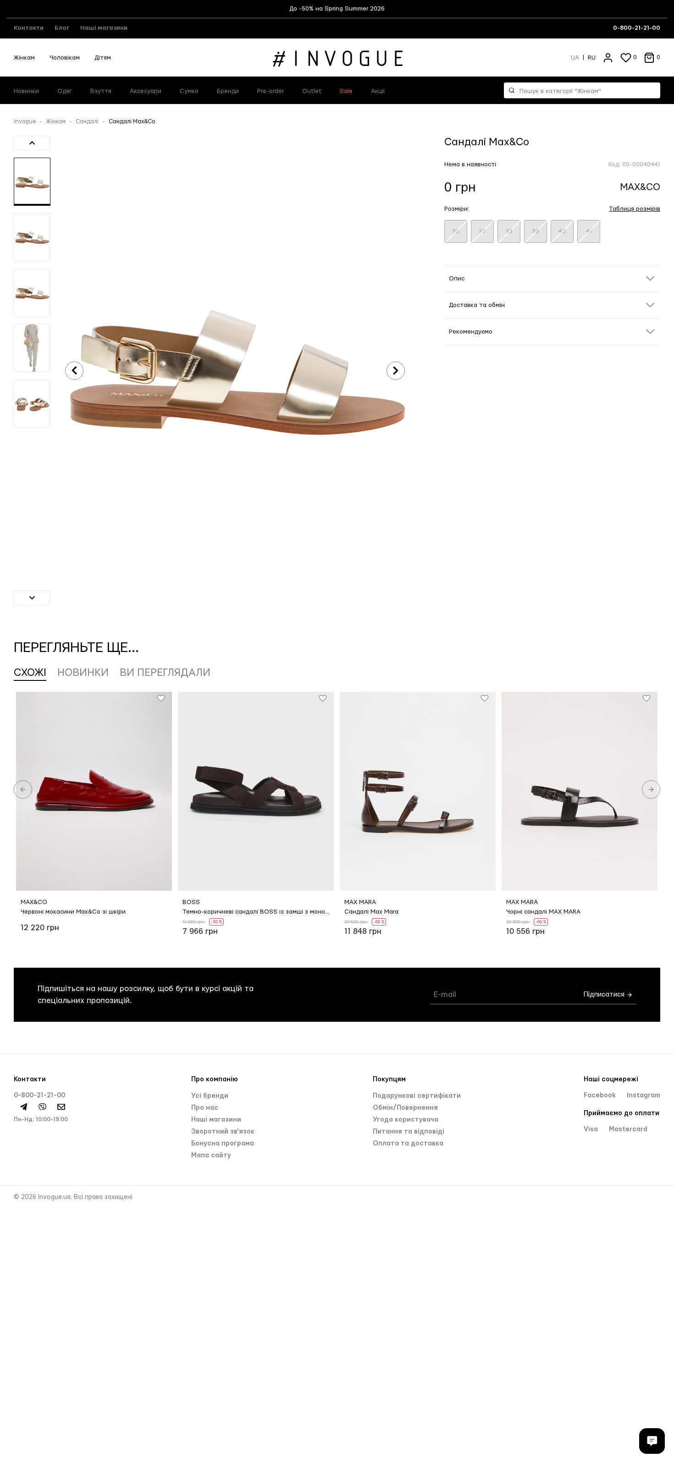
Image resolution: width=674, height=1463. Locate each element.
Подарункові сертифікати (417, 1096)
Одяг (64, 91)
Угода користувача (405, 1120)
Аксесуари (145, 91)
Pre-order (270, 91)
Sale (346, 91)
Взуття (100, 91)
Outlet (311, 91)
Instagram (643, 1095)
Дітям (102, 58)
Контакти (29, 28)
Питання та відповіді (408, 1132)
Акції (378, 91)
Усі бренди (209, 1096)
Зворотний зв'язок (222, 1132)
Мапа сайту (211, 1155)
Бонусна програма (222, 1143)
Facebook (601, 1095)
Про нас (204, 1108)
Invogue (25, 121)
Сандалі (87, 121)
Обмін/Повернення (405, 1108)
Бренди (228, 91)
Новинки (26, 91)
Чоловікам (65, 58)
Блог (62, 28)
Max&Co (640, 187)
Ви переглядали (165, 673)
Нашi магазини (216, 1120)
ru (592, 58)
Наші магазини (103, 28)
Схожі (30, 673)
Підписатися (605, 994)
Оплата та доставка (408, 1143)
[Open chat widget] (652, 1441)
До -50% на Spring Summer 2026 (337, 8)
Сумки (189, 91)
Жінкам (24, 58)
